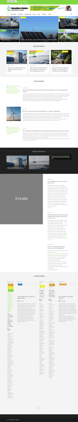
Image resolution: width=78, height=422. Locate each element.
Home (7, 14)
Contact (49, 14)
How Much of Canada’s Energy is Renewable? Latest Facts (52, 293)
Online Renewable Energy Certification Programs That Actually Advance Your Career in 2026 (58, 216)
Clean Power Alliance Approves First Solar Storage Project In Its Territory (68, 25)
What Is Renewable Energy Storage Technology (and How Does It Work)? (17, 69)
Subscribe (44, 14)
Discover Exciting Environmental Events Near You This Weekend (56, 247)
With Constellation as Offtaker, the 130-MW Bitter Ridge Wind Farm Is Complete (9, 38)
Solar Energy (13, 14)
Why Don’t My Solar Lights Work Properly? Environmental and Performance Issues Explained (60, 69)
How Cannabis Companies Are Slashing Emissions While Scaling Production (10, 320)
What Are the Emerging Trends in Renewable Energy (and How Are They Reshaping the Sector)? (38, 69)
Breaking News (11, 1)
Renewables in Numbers (14, 419)
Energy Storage (28, 14)
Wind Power (20, 14)
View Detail (21, 301)
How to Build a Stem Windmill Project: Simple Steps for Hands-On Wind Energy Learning (46, 131)
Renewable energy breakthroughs (54, 253)
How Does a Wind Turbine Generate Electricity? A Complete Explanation (41, 111)
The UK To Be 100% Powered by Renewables (39, 39)
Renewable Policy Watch (19, 51)
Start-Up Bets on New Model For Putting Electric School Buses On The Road (9, 25)
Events (34, 14)
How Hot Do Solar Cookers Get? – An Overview (41, 293)
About (39, 14)
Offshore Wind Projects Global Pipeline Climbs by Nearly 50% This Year (68, 38)
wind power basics (38, 135)
